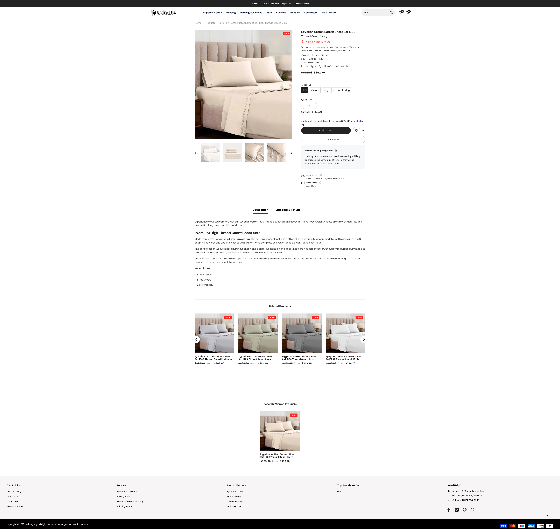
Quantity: (306, 99)
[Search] (378, 12)
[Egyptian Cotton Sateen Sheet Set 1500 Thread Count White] (345, 333)
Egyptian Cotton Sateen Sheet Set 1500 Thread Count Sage (256, 358)
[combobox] (374, 12)
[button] (195, 153)
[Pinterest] (465, 510)
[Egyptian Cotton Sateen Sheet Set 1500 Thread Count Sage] (258, 333)
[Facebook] (449, 510)
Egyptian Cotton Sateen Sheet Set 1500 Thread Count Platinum (213, 358)
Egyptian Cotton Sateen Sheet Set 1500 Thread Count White (343, 358)
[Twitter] (473, 510)
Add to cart (326, 130)
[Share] (362, 130)
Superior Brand (320, 55)
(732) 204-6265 (470, 500)
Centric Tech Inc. (80, 524)
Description (260, 210)
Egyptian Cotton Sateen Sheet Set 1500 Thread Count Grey (299, 358)
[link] (356, 130)
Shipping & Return (288, 210)
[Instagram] (457, 510)
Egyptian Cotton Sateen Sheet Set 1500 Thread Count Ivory (278, 455)
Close (364, 3)
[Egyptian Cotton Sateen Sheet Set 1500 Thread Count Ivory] (280, 431)
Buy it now (333, 139)
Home (198, 23)
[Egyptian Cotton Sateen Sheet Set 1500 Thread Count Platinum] (214, 333)
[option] (244, 84)
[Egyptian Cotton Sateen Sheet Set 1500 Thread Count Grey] (302, 333)
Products (210, 23)
